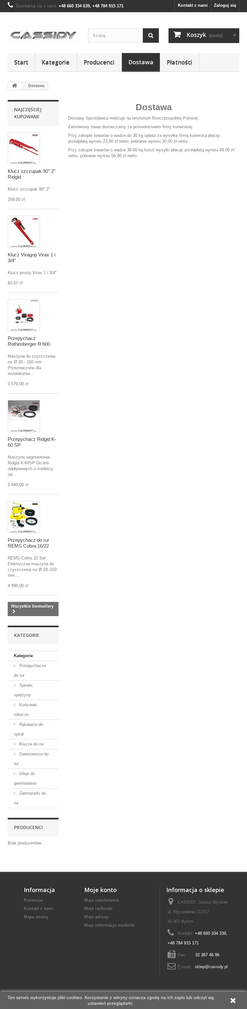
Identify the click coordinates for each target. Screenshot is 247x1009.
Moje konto (100, 890)
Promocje (33, 900)
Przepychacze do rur (30, 670)
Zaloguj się (225, 5)
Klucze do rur (31, 744)
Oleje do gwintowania (25, 778)
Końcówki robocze (25, 709)
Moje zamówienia (101, 900)
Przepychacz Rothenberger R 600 (29, 341)
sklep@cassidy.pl (211, 966)
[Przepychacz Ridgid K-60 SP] (24, 416)
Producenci (99, 62)
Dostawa (140, 62)
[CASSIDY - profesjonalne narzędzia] (43, 35)
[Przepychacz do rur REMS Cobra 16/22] (24, 517)
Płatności (179, 62)
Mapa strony (36, 917)
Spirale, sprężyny (23, 690)
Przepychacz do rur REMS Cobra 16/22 (28, 543)
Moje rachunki (98, 908)
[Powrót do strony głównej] (14, 86)
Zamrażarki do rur (30, 798)
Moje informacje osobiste (109, 925)
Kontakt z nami (193, 5)
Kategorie (55, 62)
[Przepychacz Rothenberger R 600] (24, 315)
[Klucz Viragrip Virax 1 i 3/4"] (24, 232)
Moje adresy (96, 917)
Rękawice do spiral (28, 729)
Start (21, 62)
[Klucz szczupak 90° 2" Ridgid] (24, 148)
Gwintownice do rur (31, 759)
